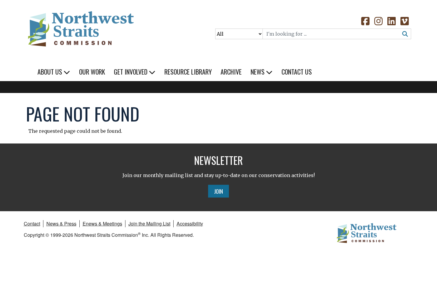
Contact (32, 223)
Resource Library (188, 71)
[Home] (80, 27)
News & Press (61, 223)
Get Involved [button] (131, 71)
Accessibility (190, 223)
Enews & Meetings (102, 223)
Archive (231, 71)
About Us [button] (50, 71)
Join (218, 191)
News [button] (258, 71)
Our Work (92, 71)
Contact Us (297, 71)
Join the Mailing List (149, 223)
